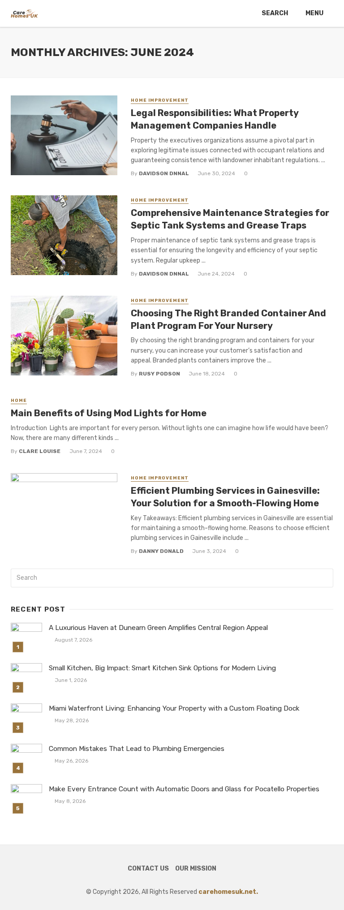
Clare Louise (39, 451)
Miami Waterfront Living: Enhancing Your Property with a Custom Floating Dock (174, 708)
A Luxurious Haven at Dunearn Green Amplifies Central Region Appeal (158, 628)
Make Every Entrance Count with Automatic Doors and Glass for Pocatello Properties (184, 789)
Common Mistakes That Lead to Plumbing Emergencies (136, 749)
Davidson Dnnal (164, 173)
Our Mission (195, 868)
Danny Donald (161, 551)
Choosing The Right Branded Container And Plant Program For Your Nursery (228, 319)
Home (19, 400)
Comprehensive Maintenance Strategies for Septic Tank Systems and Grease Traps (230, 219)
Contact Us (148, 868)
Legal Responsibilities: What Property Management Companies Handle (214, 119)
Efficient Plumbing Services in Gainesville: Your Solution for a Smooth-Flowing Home (225, 497)
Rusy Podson (159, 374)
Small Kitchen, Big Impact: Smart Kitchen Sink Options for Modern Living (162, 668)
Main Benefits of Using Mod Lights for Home (108, 413)
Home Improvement (160, 100)
